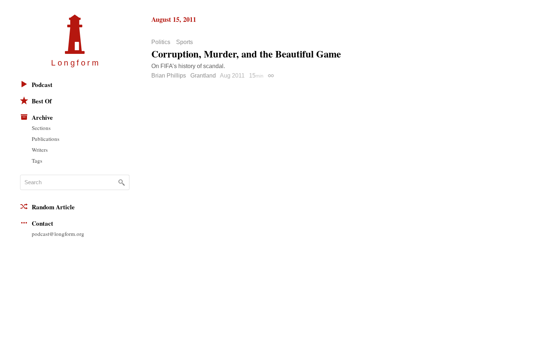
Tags (37, 160)
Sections (41, 127)
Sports (184, 42)
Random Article (53, 206)
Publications (45, 138)
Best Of (42, 101)
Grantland (203, 75)
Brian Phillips (168, 75)
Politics (160, 42)
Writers (40, 149)
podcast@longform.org (58, 233)
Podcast (42, 84)
